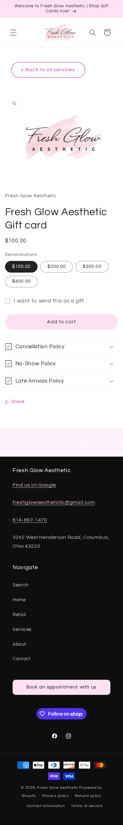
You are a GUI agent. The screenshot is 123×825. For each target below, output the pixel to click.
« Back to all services (48, 69)
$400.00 (21, 281)
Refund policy (88, 796)
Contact (22, 658)
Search (21, 585)
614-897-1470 (30, 519)
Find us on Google (34, 485)
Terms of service (87, 806)
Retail (19, 614)
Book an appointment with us (61, 687)
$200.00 (56, 266)
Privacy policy (55, 796)
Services (22, 629)
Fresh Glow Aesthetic (58, 787)
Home (19, 599)
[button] (13, 32)
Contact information (45, 806)
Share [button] (18, 401)
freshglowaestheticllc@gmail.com (54, 502)
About (19, 644)
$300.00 (92, 266)
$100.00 (21, 266)
